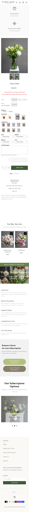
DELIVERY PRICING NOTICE (14, 185)
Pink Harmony (21, 250)
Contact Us (6, 457)
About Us (5, 461)
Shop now (14, 420)
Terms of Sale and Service (9, 453)
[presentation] (2, 242)
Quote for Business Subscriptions (14, 361)
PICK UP (14, 191)
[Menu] (26, 2)
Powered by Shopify (21, 507)
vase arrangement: (6, 104)
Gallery (5, 444)
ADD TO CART (19, 167)
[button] (12, 426)
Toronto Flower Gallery (12, 507)
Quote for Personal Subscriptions (14, 368)
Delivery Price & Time (8, 448)
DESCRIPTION (14, 180)
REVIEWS (14, 183)
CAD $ (14, 492)
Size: (2, 99)
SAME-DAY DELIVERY (15, 188)
